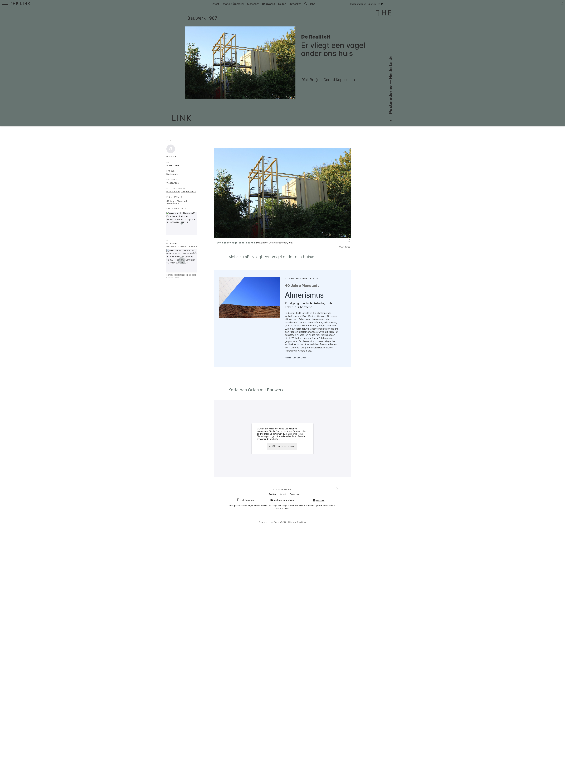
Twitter (272, 494)
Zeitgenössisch (188, 191)
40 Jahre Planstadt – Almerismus (177, 202)
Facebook (295, 494)
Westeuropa (172, 183)
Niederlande (172, 174)
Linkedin (283, 494)
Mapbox (293, 428)
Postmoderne (173, 191)
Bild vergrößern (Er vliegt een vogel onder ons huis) (348, 240)
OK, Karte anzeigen (283, 446)
